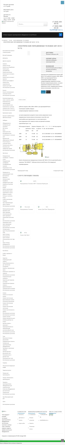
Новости (31, 423)
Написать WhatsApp (48, 92)
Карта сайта (22, 423)
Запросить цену (43, 92)
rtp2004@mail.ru (56, 30)
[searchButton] (45, 24)
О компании (32, 414)
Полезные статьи (31, 428)
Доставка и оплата (21, 419)
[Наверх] (62, 440)
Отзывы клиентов (31, 419)
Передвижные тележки (21, 40)
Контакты (21, 414)
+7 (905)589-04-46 (43, 416)
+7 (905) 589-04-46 (57, 27)
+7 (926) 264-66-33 (57, 23)
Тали (10, 40)
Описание (22, 99)
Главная (4, 40)
